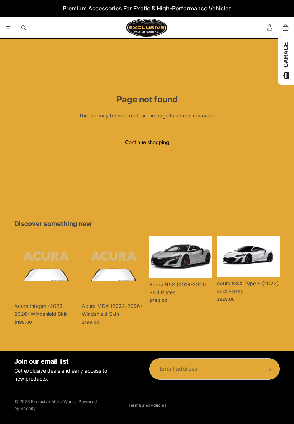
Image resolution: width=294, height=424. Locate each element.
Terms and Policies (147, 405)
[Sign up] (268, 369)
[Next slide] (204, 257)
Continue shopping (147, 142)
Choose (72, 288)
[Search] (24, 28)
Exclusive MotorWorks (53, 401)
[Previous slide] (157, 257)
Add (207, 266)
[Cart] (285, 28)
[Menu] (8, 27)
